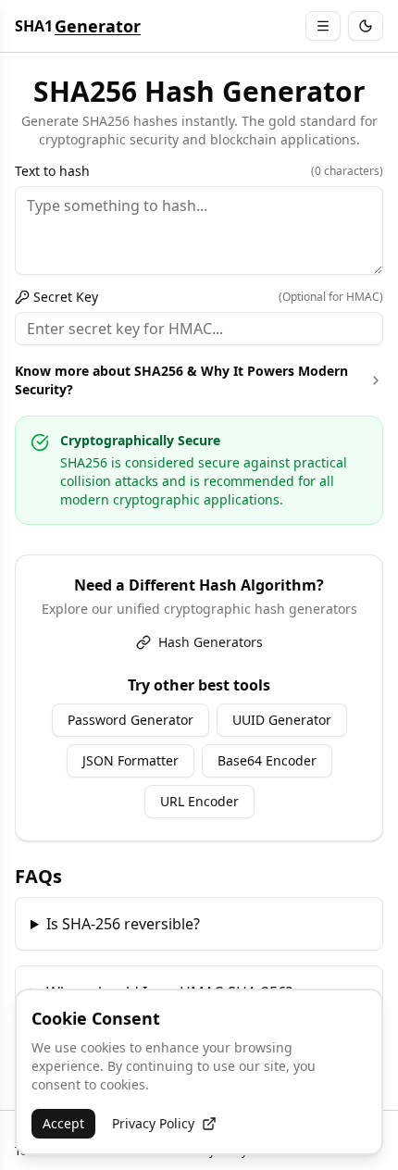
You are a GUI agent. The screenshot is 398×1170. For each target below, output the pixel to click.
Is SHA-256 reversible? (123, 924)
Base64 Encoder (267, 760)
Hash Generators (210, 642)
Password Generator (130, 719)
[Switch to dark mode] (365, 26)
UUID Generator (281, 719)
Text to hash (199, 171)
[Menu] (323, 26)
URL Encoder (199, 801)
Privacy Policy (153, 1123)
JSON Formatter (130, 760)
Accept (63, 1123)
